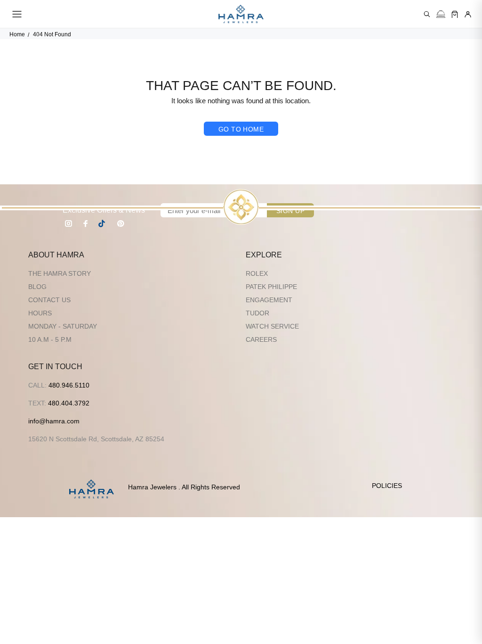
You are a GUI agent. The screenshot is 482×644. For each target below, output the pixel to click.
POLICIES (387, 485)
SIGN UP (290, 211)
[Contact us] (441, 14)
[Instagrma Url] (69, 223)
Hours (40, 313)
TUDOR (257, 313)
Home (17, 34)
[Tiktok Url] (103, 223)
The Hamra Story (59, 273)
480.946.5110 (68, 385)
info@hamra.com (54, 421)
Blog (37, 286)
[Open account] (467, 14)
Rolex (257, 273)
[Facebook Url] (86, 223)
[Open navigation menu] (17, 14)
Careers (261, 339)
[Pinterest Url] (120, 223)
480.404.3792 (68, 403)
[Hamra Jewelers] (241, 14)
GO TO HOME (241, 129)
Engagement (269, 300)
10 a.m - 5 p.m (50, 339)
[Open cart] (454, 14)
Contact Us (49, 300)
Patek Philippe (271, 286)
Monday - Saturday (62, 326)
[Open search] (427, 14)
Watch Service (272, 326)
